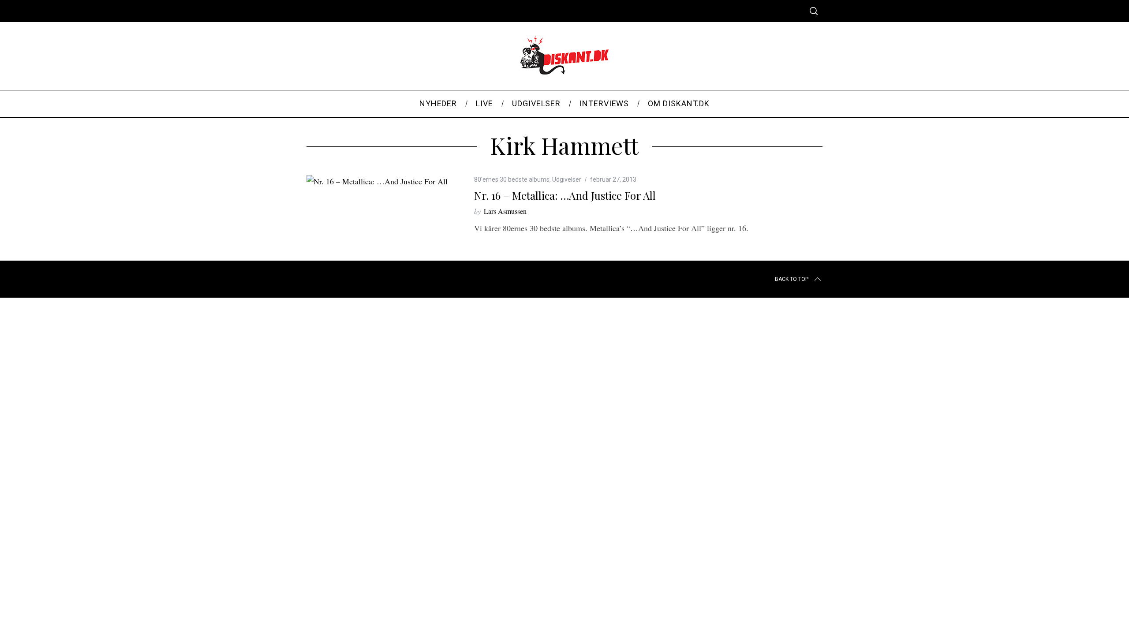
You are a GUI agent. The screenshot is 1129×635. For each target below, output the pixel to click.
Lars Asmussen (505, 211)
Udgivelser (566, 179)
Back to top (791, 279)
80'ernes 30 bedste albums (512, 179)
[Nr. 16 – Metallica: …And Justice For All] (377, 181)
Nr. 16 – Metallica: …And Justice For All (565, 195)
